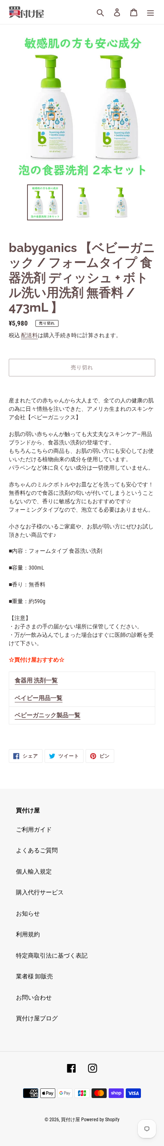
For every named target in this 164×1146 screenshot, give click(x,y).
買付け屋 (70, 1119)
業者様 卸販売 (34, 976)
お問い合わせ (34, 997)
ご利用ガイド (34, 829)
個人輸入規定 (34, 871)
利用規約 (28, 934)
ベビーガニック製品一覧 (47, 715)
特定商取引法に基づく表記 (52, 955)
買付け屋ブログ (37, 1018)
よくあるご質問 (37, 850)
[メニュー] (150, 12)
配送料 (29, 335)
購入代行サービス (40, 892)
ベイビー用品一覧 (38, 698)
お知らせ (28, 913)
